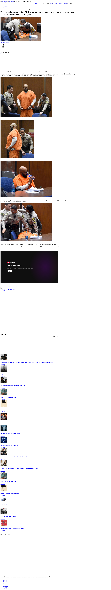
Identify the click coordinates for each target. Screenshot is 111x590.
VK (15, 286)
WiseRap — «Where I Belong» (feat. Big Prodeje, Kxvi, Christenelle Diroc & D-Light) (19, 468)
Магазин (66, 3)
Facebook (11, 286)
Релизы (3, 472)
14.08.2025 (3, 471)
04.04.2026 (3, 436)
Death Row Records (6, 289)
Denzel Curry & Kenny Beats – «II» (8, 397)
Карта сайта (5, 586)
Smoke (7, 42)
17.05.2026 (3, 424)
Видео (51, 3)
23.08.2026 (3, 376)
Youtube (4, 581)
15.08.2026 (3, 530)
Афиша (55, 3)
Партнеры (5, 588)
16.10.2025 (3, 459)
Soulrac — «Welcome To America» (8, 421)
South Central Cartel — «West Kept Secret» (10, 433)
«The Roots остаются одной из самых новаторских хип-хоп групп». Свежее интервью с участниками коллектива (27, 362)
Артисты (61, 3)
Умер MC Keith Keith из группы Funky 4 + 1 (11, 373)
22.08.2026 (3, 388)
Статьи (3, 412)
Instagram (18, 286)
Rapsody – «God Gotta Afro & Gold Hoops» (10, 408)
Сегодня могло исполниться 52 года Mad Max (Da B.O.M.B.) (14, 456)
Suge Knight (12, 289)
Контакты (5, 587)
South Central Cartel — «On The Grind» (9, 445)
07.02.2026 (3, 447)
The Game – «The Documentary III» (9, 516)
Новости (36, 3)
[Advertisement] (10, 62)
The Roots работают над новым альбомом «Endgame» (13, 385)
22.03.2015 (3, 42)
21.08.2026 (3, 399)
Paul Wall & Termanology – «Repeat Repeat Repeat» (12, 528)
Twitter (4, 584)
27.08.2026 (3, 364)
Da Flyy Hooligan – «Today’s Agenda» (9, 504)
